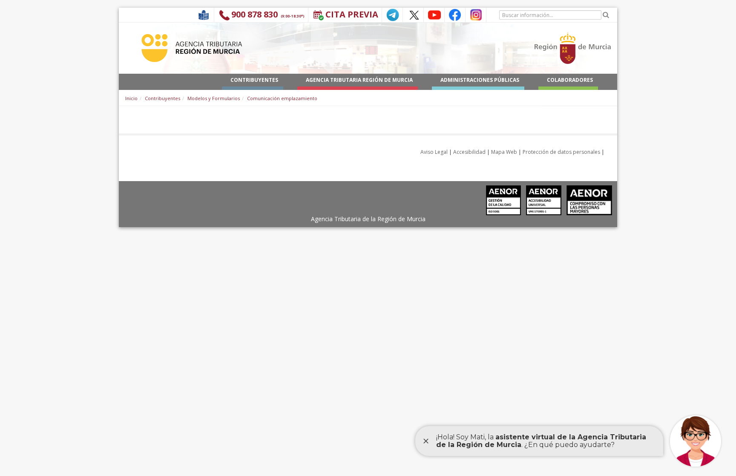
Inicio (131, 98)
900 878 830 (254, 14)
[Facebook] (455, 14)
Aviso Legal (434, 152)
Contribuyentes (162, 98)
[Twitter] (413, 14)
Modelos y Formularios (213, 98)
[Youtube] (434, 14)
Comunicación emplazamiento (282, 98)
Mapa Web (504, 152)
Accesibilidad (469, 152)
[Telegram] (392, 14)
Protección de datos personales (561, 152)
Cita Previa (351, 14)
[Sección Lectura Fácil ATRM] (203, 14)
